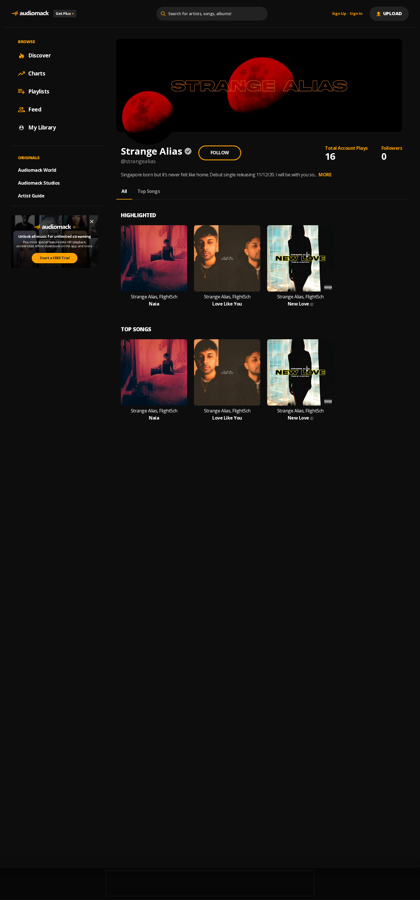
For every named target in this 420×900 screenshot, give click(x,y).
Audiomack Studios (39, 183)
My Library (42, 127)
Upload (392, 13)
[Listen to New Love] (300, 258)
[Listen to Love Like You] (227, 258)
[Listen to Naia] (154, 258)
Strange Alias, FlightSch (154, 297)
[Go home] (30, 13)
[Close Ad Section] (92, 221)
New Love (298, 304)
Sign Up (339, 13)
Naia (154, 304)
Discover (39, 55)
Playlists (38, 91)
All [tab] (124, 191)
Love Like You (227, 304)
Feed (34, 109)
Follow (220, 152)
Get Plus (65, 13)
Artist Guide (31, 196)
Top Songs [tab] (148, 191)
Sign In (356, 13)
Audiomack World (37, 170)
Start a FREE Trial (54, 257)
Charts (36, 73)
